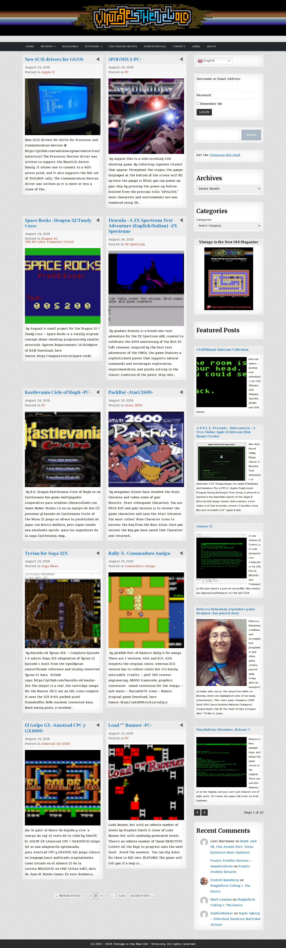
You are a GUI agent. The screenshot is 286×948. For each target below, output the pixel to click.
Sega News (49, 566)
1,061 (122, 896)
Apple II (48, 72)
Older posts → (142, 896)
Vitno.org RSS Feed (225, 154)
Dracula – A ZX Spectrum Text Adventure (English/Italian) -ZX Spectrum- (142, 225)
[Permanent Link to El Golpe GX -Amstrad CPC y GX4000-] (62, 787)
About (211, 46)
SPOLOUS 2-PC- (125, 59)
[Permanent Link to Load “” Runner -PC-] (146, 782)
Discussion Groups (123, 46)
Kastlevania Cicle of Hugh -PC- (58, 392)
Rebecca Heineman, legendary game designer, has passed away (225, 611)
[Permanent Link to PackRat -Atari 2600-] (146, 449)
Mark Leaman (221, 899)
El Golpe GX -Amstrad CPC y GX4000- (55, 728)
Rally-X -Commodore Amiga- (139, 553)
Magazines (70, 46)
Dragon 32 (49, 238)
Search (251, 134)
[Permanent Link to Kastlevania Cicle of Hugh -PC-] (62, 449)
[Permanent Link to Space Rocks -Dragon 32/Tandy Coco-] (62, 286)
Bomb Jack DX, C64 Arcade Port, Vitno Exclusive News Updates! (233, 847)
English (209, 60)
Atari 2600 (133, 405)
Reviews (47, 46)
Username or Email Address (218, 78)
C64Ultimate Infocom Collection (222, 350)
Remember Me (210, 103)
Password (203, 95)
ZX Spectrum (135, 244)
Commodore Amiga (140, 566)
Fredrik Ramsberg (224, 880)
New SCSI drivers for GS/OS (54, 59)
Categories (203, 220)
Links (196, 46)
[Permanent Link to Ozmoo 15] (221, 559)
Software (92, 46)
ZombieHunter (221, 913)
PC (127, 72)
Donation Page (155, 46)
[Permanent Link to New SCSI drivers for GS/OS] (62, 106)
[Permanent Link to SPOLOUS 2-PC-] (146, 116)
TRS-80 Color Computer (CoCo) (49, 241)
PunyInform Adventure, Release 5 (223, 730)
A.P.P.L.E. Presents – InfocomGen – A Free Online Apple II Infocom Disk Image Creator (225, 432)
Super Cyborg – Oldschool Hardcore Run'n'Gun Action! (235, 919)
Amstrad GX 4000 (55, 743)
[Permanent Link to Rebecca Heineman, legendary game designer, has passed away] (221, 652)
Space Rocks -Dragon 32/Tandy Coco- (58, 223)
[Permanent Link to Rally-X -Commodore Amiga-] (146, 610)
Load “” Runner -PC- (130, 725)
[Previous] (197, 812)
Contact (179, 46)
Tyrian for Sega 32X (46, 553)
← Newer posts (67, 896)
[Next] (204, 812)
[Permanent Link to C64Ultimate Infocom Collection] (221, 382)
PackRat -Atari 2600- (130, 392)
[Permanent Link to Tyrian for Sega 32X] (62, 610)
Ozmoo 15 (204, 526)
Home (30, 46)
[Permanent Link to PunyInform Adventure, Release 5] (221, 762)
